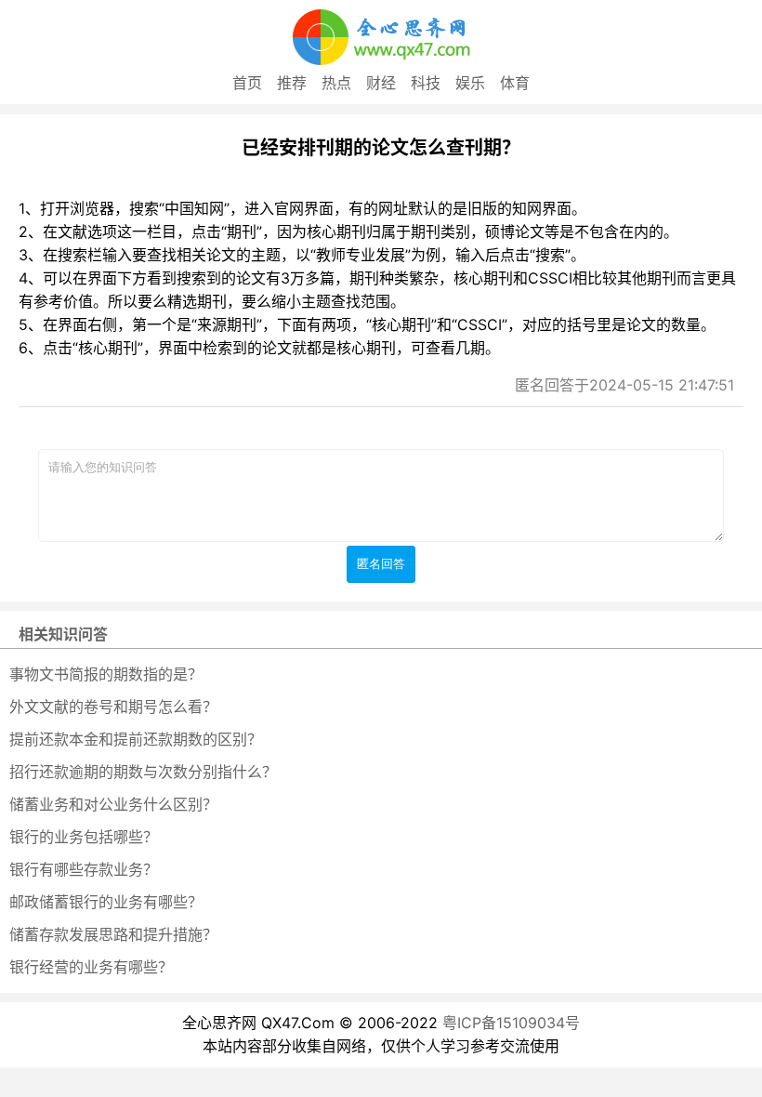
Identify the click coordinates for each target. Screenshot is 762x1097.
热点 (336, 82)
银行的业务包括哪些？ (83, 836)
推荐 (292, 82)
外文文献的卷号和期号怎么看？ (113, 706)
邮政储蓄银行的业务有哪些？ (106, 901)
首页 (247, 82)
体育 (515, 82)
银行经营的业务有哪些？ (91, 967)
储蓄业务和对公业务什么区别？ (113, 804)
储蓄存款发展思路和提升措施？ (113, 934)
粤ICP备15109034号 (511, 1022)
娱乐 (470, 82)
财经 (381, 82)
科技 (425, 82)
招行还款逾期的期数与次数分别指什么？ (143, 771)
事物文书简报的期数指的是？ (106, 674)
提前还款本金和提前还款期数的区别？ (135, 739)
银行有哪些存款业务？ (83, 869)
